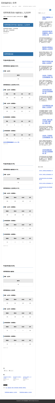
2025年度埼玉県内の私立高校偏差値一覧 (47, 91)
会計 (6, 387)
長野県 (26, 16)
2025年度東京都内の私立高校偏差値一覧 (47, 151)
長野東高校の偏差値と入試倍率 (26, 392)
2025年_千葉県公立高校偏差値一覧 (46, 174)
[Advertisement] (18, 41)
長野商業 (20, 387)
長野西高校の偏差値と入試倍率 (11, 392)
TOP (5, 6)
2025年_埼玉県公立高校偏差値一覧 (46, 183)
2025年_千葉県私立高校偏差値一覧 (46, 170)
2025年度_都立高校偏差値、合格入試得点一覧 (47, 33)
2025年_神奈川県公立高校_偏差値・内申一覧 (47, 121)
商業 (12, 387)
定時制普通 (16, 387)
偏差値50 (9, 387)
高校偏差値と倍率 (9, 3)
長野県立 (24, 387)
